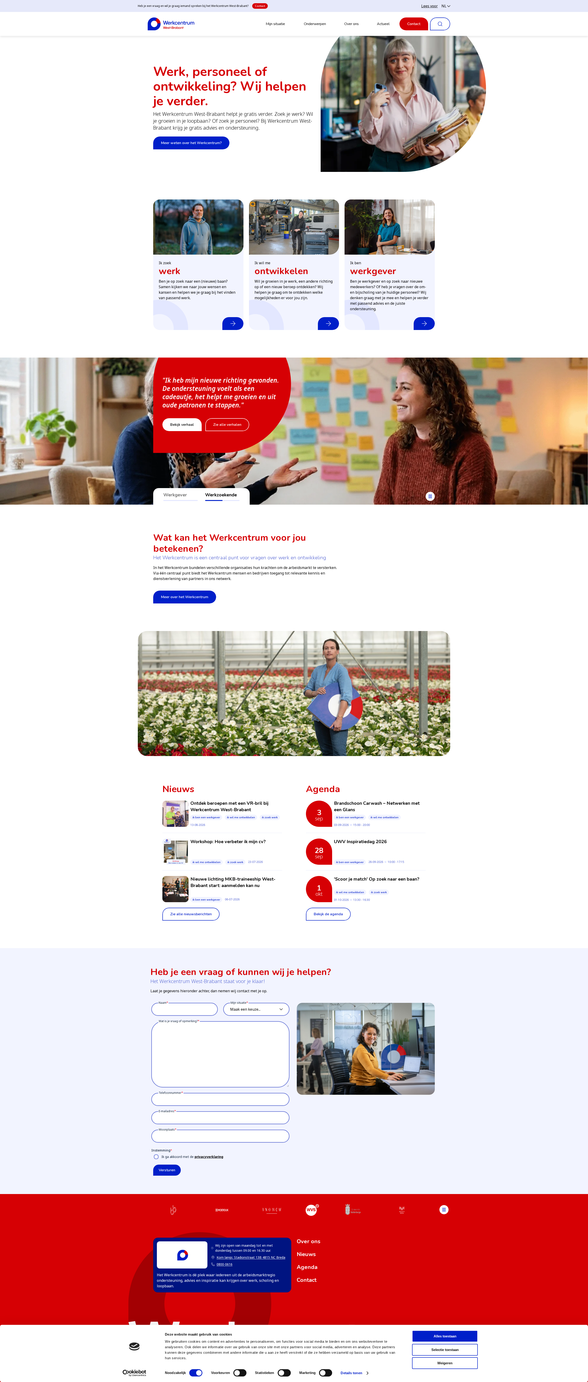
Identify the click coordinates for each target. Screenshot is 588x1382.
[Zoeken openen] (440, 23)
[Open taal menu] (445, 6)
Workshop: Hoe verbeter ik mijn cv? (228, 842)
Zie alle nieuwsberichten (191, 914)
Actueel (383, 23)
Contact (260, 6)
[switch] (239, 1372)
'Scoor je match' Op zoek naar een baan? (376, 879)
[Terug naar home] (171, 23)
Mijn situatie (275, 23)
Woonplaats (167, 1130)
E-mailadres (166, 1111)
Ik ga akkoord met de (192, 1157)
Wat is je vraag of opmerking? (178, 1021)
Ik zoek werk (270, 817)
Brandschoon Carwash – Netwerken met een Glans (377, 806)
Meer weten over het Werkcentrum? (191, 142)
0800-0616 (224, 1264)
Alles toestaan (445, 1336)
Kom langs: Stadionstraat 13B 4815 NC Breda (248, 1257)
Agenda (307, 1267)
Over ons (351, 23)
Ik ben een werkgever (206, 817)
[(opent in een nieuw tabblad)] (173, 1210)
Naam (163, 1003)
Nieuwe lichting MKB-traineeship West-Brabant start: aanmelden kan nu (232, 882)
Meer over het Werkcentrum (184, 597)
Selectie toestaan (445, 1350)
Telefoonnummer (170, 1093)
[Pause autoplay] (430, 496)
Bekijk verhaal (182, 424)
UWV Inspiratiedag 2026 (360, 842)
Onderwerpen (315, 23)
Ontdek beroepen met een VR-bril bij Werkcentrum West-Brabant (229, 806)
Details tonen (351, 1373)
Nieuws (306, 1254)
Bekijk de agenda (328, 914)
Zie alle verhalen (227, 424)
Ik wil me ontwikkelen (241, 817)
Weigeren (444, 1363)
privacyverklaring (209, 1157)
